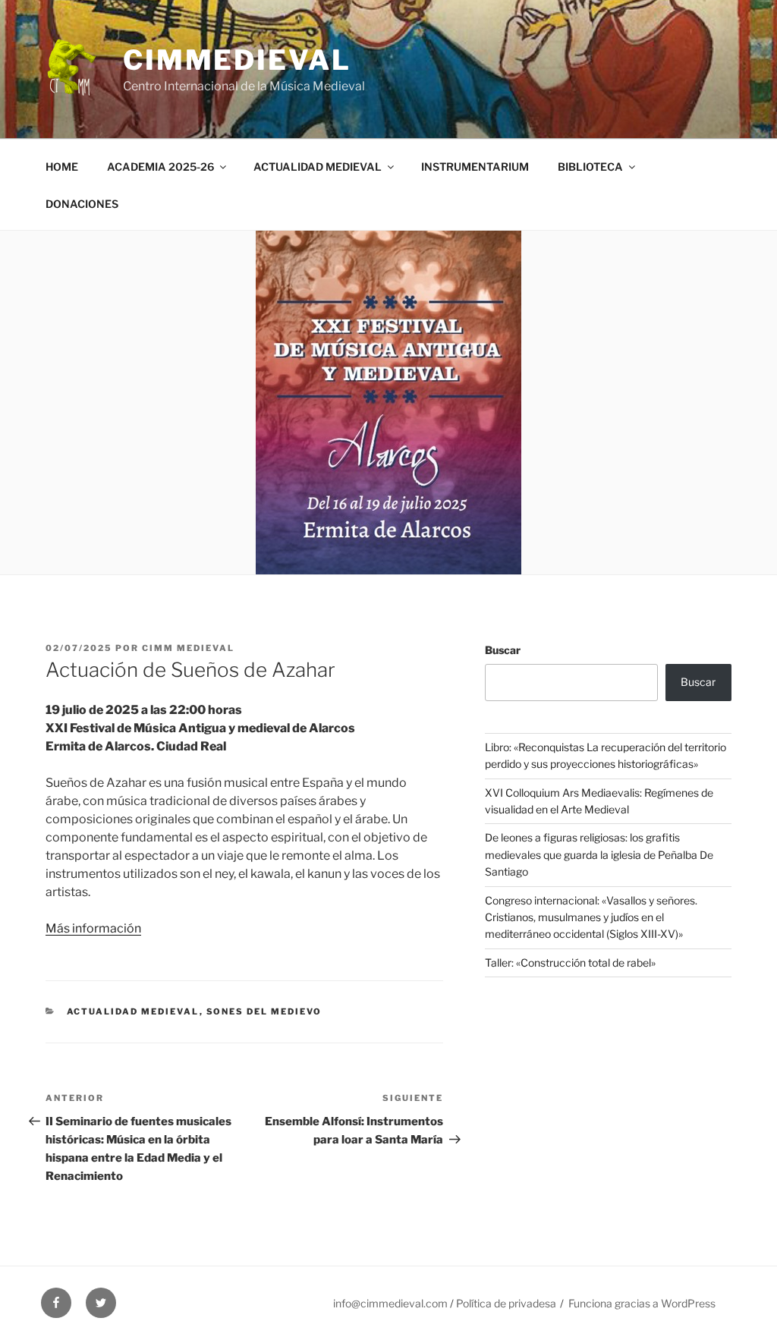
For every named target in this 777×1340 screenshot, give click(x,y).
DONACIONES (82, 203)
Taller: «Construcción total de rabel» (570, 962)
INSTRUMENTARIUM (475, 166)
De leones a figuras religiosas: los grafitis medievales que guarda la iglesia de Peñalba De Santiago (599, 854)
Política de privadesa (506, 1303)
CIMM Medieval (188, 648)
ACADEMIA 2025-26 (160, 166)
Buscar (503, 649)
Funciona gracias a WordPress (642, 1303)
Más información (93, 928)
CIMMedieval (237, 60)
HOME (62, 166)
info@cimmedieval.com (390, 1303)
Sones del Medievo (264, 1011)
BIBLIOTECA (590, 166)
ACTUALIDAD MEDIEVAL (317, 166)
